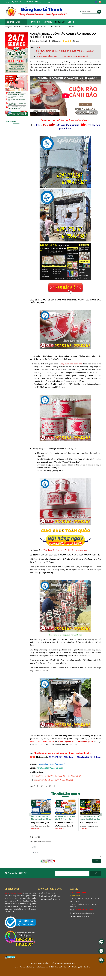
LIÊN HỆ (71, 22)
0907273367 (18, 2)
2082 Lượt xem (55, 41)
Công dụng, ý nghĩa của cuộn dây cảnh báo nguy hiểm (66, 550)
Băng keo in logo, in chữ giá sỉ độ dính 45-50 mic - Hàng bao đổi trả (65, 818)
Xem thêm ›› (35, 829)
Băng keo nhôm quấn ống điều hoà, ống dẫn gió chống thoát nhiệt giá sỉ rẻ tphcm (40, 818)
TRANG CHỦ (35, 22)
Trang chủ (8, 27)
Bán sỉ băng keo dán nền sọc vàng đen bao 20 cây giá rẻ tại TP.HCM (90, 818)
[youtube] (100, 2)
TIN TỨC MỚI (60, 22)
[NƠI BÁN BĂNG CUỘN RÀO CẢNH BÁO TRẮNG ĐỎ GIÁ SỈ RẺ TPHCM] (37, 11)
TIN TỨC (17, 27)
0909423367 (30, 2)
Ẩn (40, 47)
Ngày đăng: (35, 41)
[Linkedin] (46, 786)
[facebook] (97, 2)
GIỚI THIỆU (47, 22)
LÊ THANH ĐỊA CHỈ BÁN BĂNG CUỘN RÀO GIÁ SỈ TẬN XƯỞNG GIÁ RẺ (62, 56)
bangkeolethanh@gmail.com (46, 2)
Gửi (96, 861)
